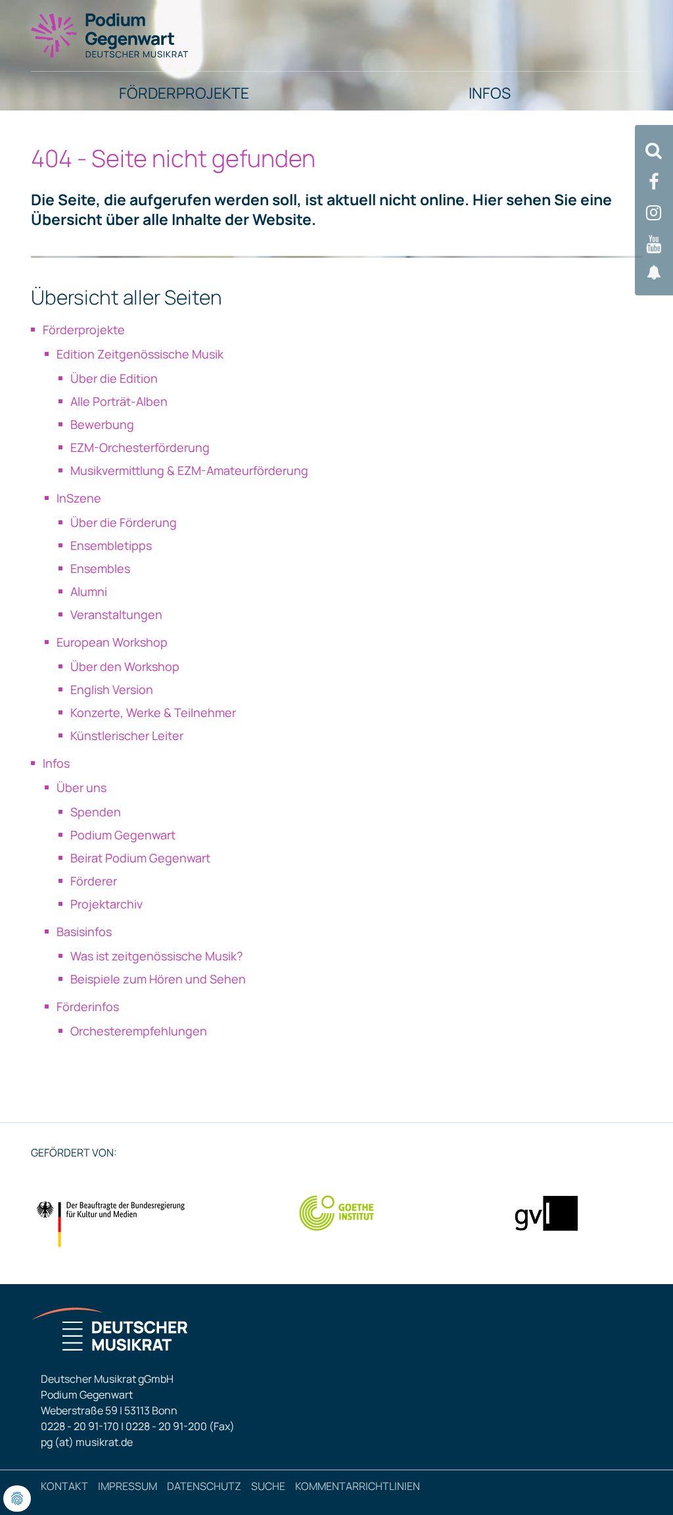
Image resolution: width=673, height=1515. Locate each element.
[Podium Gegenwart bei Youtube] (654, 244)
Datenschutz (204, 1486)
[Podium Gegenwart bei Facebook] (654, 181)
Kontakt (64, 1486)
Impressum (127, 1486)
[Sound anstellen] (654, 273)
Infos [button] (490, 92)
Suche (268, 1486)
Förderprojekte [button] (184, 92)
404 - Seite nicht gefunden (173, 158)
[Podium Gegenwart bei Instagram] (654, 212)
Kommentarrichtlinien (357, 1486)
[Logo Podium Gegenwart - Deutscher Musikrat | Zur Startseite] (110, 35)
